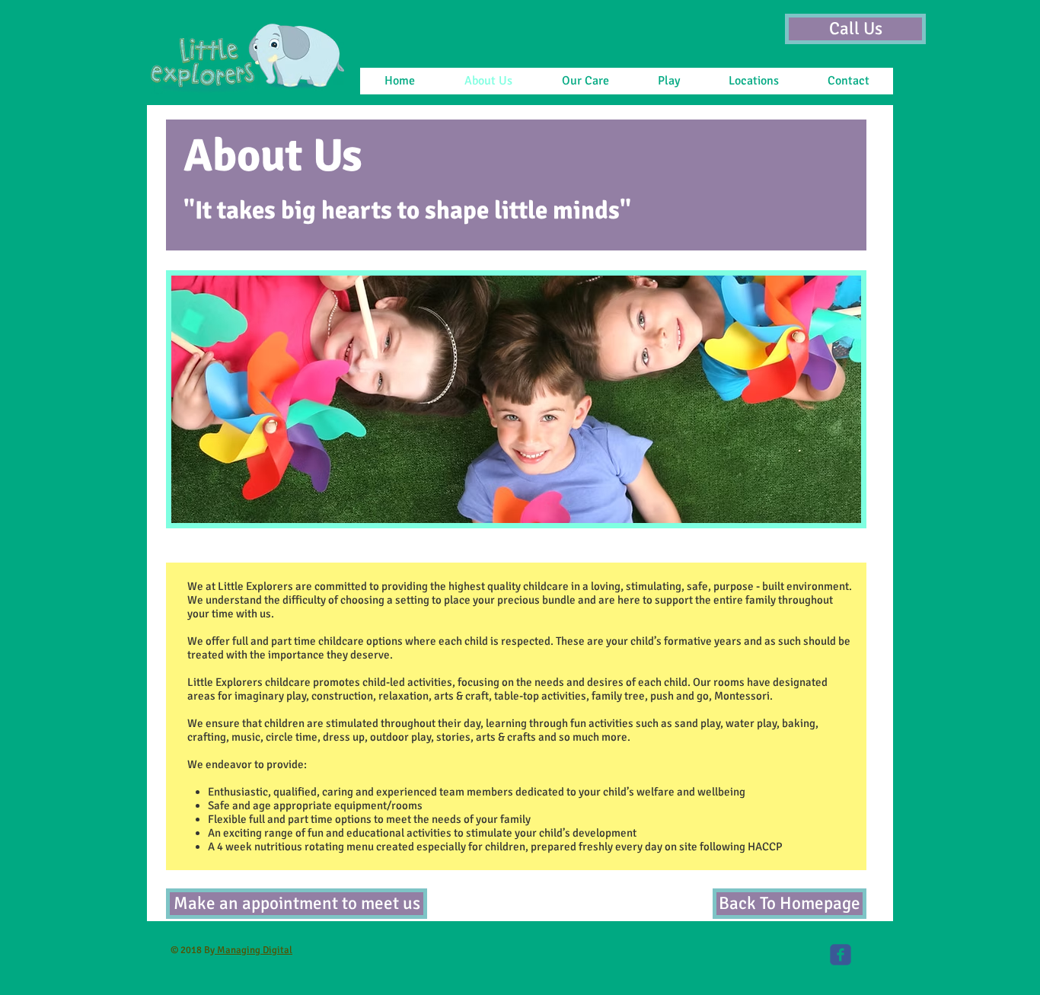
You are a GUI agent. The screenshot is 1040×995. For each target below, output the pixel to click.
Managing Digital (253, 950)
